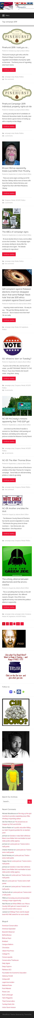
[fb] (19, 692)
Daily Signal (6, 963)
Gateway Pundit (7, 976)
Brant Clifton (25, 51)
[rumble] (23, 692)
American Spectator (9, 929)
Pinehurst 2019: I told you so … (15, 47)
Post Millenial (6, 988)
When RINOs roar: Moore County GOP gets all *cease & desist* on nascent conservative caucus (16, 906)
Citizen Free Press (8, 951)
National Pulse (7, 985)
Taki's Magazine (7, 998)
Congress (8, 200)
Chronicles (5, 947)
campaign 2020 (19, 614)
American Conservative (10, 925)
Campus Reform (7, 944)
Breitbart (5, 941)
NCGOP (18, 200)
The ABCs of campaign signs (15, 232)
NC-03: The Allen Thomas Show (16, 460)
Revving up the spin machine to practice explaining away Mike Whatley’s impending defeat (16, 816)
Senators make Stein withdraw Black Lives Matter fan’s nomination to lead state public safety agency (16, 838)
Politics (21, 77)
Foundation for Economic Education (14, 973)
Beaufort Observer (8, 932)
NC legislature (23, 327)
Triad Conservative (8, 1001)
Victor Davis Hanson (9, 1007)
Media (17, 77)
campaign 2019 (9, 77)
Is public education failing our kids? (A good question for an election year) (16, 830)
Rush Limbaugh (7, 995)
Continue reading (9, 70)
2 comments (9, 136)
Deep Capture (7, 966)
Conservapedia (7, 957)
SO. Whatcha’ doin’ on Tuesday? (16, 358)
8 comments (9, 390)
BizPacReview (7, 935)
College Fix (6, 954)
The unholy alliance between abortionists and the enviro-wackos (15, 582)
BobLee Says (6, 938)
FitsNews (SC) (6, 970)
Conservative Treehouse (10, 960)
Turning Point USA (8, 1004)
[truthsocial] (11, 692)
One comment (9, 79)
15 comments (9, 453)
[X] (14, 692)
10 (18, 624)
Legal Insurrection (8, 982)
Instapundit (6, 979)
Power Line (6, 992)
